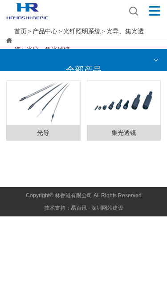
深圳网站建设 (107, 208)
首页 (20, 31)
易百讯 (79, 208)
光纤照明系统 (82, 31)
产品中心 (45, 31)
